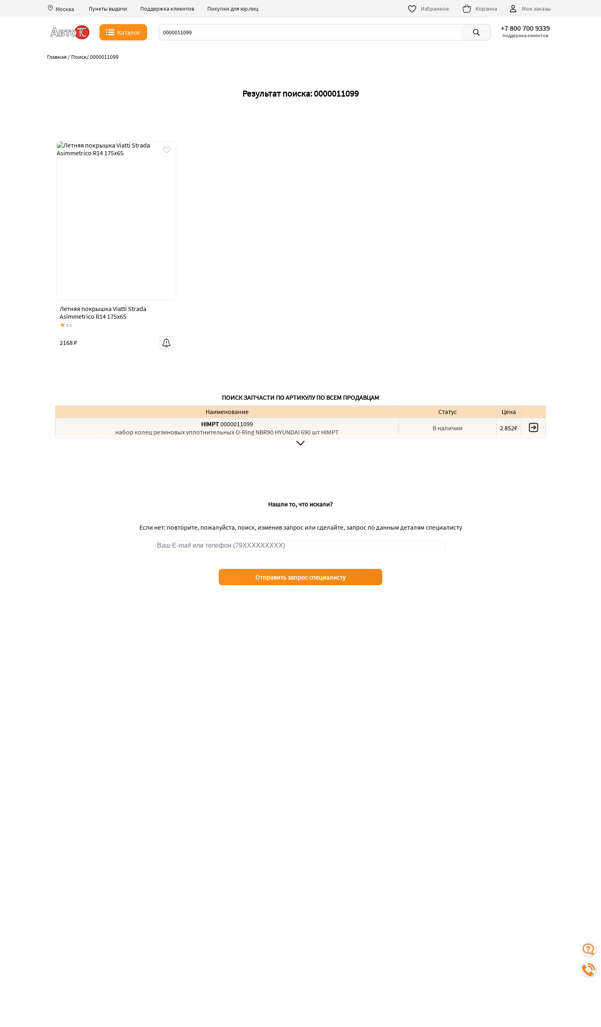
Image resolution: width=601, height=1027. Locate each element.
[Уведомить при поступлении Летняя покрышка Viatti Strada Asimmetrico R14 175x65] (166, 342)
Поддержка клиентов (167, 8)
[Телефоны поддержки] (589, 970)
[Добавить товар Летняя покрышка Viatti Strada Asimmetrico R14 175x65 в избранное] (167, 150)
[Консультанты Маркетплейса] (589, 949)
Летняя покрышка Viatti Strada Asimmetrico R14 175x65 (103, 312)
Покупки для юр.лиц (232, 8)
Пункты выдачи (108, 8)
